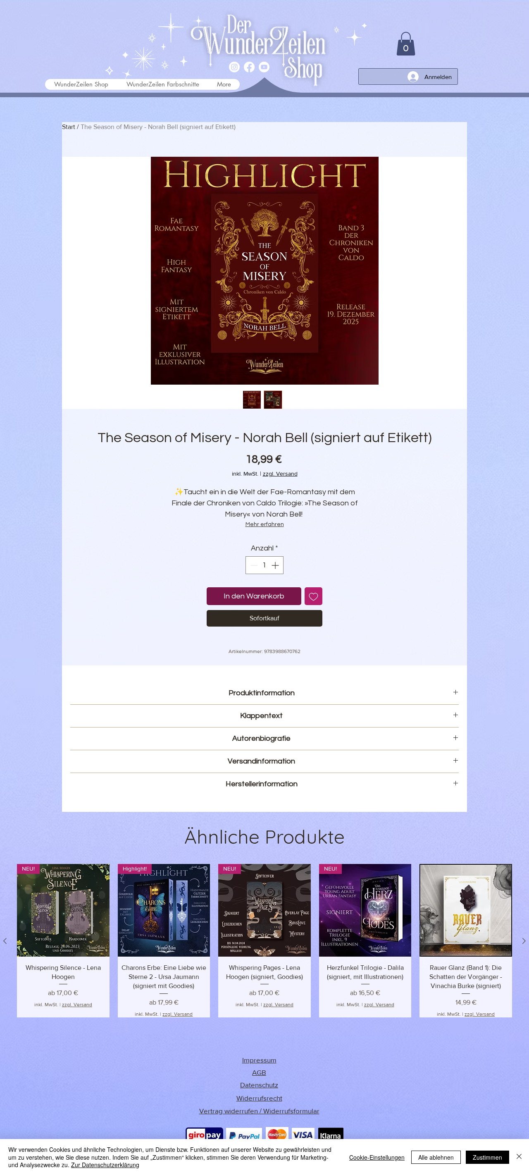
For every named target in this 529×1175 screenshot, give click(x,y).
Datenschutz (259, 1085)
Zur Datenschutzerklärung (105, 1165)
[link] (406, 43)
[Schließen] (519, 1157)
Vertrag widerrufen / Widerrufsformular (259, 1111)
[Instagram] (234, 67)
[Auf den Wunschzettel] (313, 596)
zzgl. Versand (280, 473)
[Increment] (275, 565)
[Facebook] (249, 67)
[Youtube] (264, 67)
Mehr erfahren (264, 524)
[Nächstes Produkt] (524, 941)
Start (68, 126)
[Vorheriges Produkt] (5, 941)
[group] (264, 941)
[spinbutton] (264, 565)
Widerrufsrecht (259, 1098)
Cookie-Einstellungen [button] (377, 1157)
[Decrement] (253, 565)
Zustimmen (487, 1157)
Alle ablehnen (436, 1157)
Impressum (259, 1060)
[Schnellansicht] (465, 910)
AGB (259, 1072)
